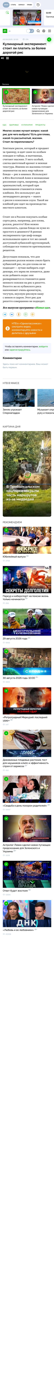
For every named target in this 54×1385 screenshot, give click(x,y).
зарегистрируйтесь (19, 349)
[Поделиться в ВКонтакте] (12, 314)
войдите (43, 346)
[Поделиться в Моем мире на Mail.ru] (32, 314)
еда (4, 125)
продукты (40, 125)
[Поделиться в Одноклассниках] (19, 314)
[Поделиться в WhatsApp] (26, 314)
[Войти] (43, 31)
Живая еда (42, 307)
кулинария (27, 125)
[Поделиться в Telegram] (5, 314)
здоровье (14, 125)
